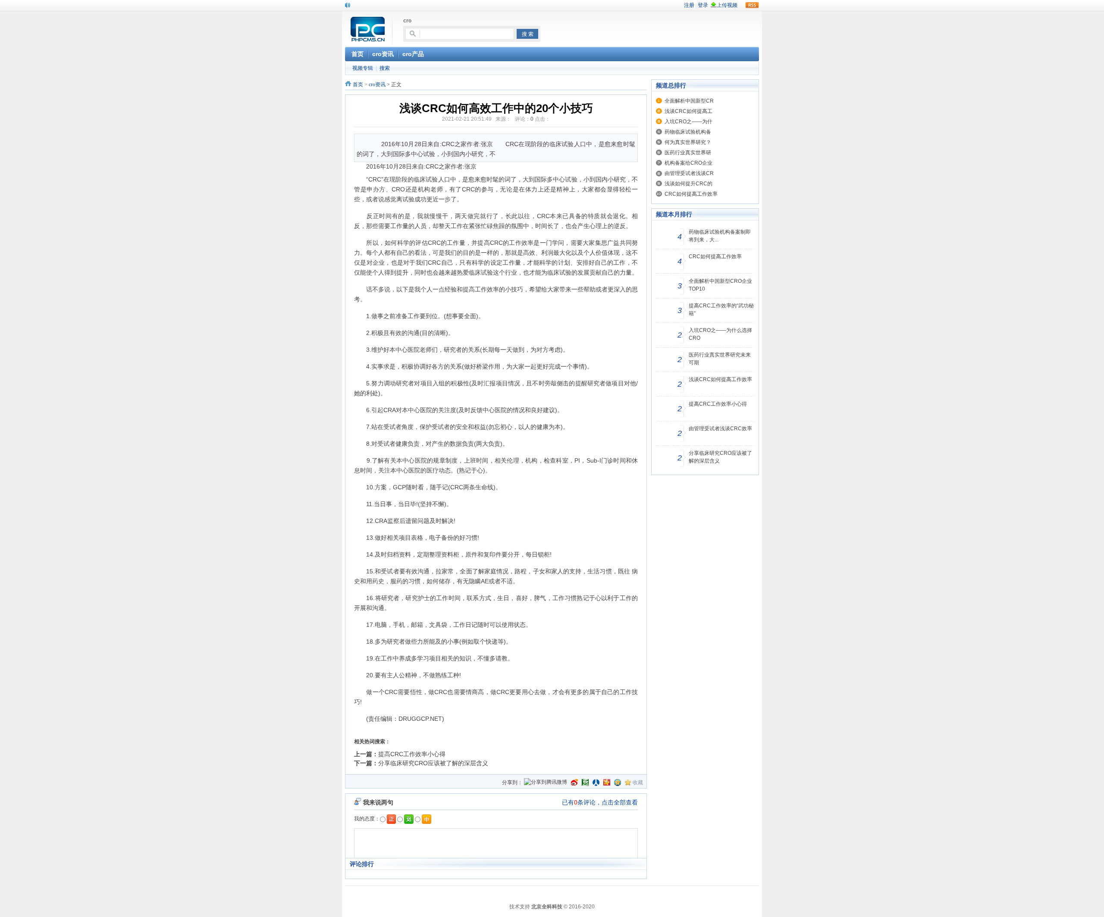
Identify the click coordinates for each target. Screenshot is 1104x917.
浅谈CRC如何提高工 (688, 111)
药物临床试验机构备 (688, 132)
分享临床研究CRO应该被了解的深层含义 (433, 763)
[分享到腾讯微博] (545, 782)
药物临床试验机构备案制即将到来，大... (720, 236)
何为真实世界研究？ (688, 142)
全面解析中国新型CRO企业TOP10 (720, 285)
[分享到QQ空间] (617, 782)
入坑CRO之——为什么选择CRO (720, 334)
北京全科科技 (546, 907)
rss (752, 5)
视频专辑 (362, 68)
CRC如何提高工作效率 (691, 194)
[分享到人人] (596, 782)
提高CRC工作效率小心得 (411, 754)
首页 (358, 84)
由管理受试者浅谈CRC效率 (720, 429)
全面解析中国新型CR (689, 101)
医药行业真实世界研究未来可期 (720, 359)
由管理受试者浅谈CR (689, 173)
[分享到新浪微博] (574, 782)
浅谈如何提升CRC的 (688, 184)
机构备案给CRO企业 (688, 163)
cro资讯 (377, 84)
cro (407, 21)
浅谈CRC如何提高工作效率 (720, 379)
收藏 (638, 782)
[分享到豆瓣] (585, 782)
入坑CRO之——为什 (688, 122)
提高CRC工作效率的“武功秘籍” (721, 309)
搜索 (385, 68)
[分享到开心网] (606, 782)
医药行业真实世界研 (688, 153)
